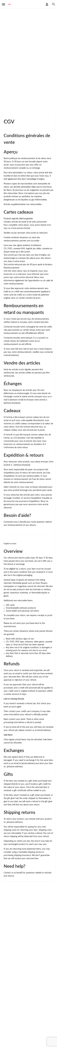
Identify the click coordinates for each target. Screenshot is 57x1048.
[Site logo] (9, 4)
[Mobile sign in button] (47, 4)
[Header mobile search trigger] (54, 4)
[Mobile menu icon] (3, 4)
